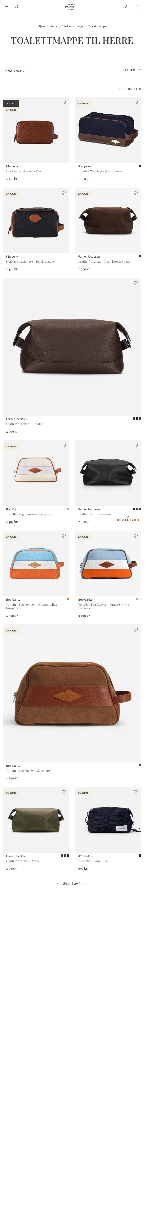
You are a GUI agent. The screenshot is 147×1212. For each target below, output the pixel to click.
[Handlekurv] (137, 6)
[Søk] (16, 6)
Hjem (41, 26)
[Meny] (6, 6)
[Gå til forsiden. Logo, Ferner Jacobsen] (70, 6)
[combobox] (17, 70)
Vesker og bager (72, 26)
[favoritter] (124, 6)
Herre (53, 26)
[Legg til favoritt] (63, 102)
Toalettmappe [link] (97, 26)
